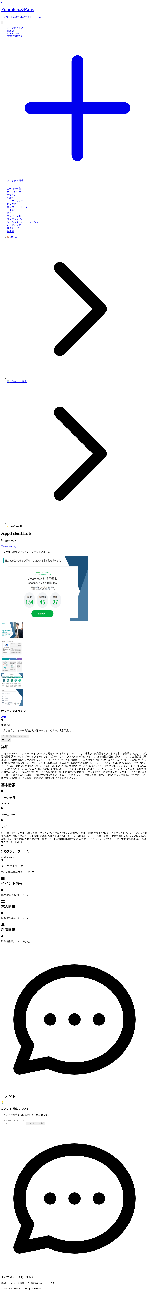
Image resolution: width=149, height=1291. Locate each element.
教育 (9, 213)
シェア (7, 740)
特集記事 (11, 30)
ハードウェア (14, 225)
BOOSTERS (13, 33)
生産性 (10, 198)
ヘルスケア (13, 210)
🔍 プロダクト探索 (17, 381)
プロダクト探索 (15, 27)
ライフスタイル (15, 219)
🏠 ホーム (12, 237)
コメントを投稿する (35, 1123)
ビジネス (11, 204)
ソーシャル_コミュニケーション (24, 222)
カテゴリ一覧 (14, 188)
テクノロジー (14, 191)
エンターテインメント (18, 207)
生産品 (10, 231)
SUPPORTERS (14, 36)
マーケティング (15, 201)
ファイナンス (14, 216)
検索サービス (14, 228)
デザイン (11, 194)
